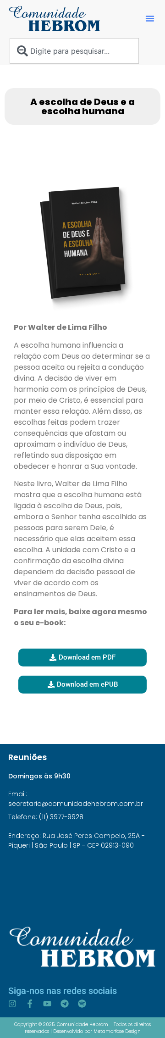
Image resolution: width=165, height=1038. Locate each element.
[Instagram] (12, 1003)
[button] (150, 18)
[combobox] (74, 51)
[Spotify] (82, 1003)
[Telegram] (64, 1003)
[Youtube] (47, 1003)
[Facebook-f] (30, 1003)
